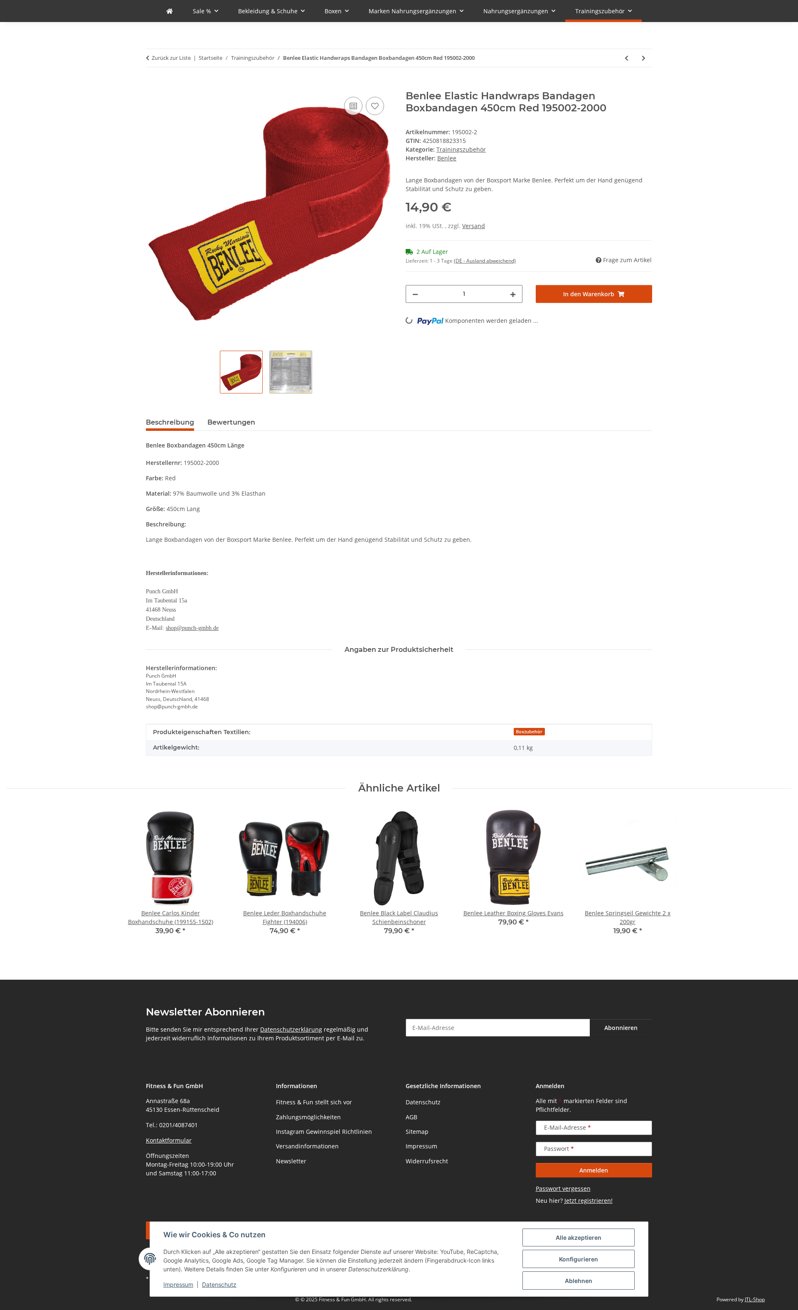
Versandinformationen (307, 1146)
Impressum (178, 1284)
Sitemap (417, 1131)
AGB (411, 1117)
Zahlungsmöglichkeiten (308, 1117)
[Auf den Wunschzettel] (375, 106)
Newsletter (291, 1161)
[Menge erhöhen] (513, 293)
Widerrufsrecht (427, 1161)
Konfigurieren (578, 1259)
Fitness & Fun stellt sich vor (314, 1102)
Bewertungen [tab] (231, 422)
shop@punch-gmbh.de (192, 628)
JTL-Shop (755, 1299)
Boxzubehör (529, 732)
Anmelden (593, 1170)
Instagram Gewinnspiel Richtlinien (324, 1131)
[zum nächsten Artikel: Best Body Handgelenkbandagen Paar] (643, 58)
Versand (473, 226)
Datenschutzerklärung (291, 1029)
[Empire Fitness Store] (169, 11)
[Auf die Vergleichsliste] (353, 106)
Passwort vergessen (563, 1188)
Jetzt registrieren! (588, 1200)
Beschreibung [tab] (170, 422)
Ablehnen (578, 1280)
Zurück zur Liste (171, 57)
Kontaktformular (169, 1140)
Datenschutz (219, 1284)
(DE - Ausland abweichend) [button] (485, 260)
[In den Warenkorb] (152, 85)
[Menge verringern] (415, 293)
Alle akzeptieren (578, 1237)
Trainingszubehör (461, 149)
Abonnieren (621, 1028)
